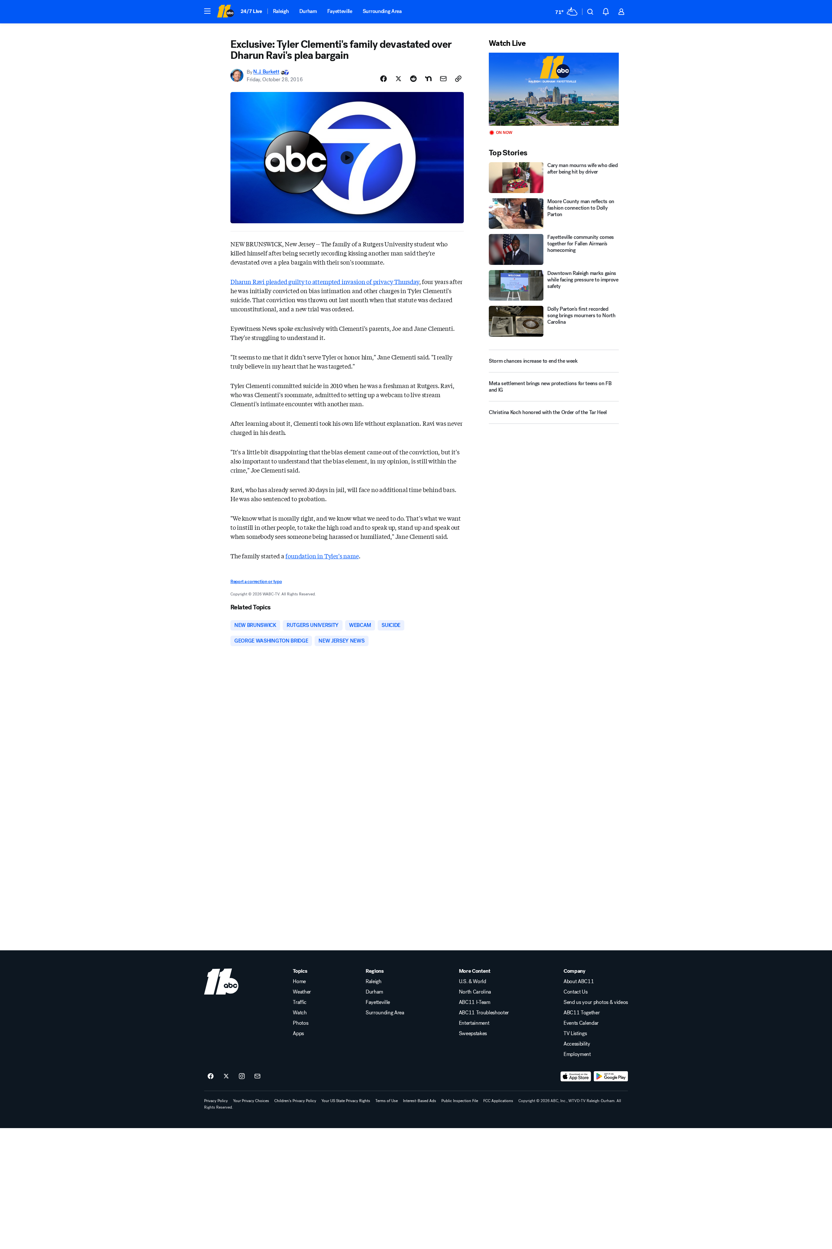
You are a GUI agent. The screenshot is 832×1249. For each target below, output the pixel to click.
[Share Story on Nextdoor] (428, 78)
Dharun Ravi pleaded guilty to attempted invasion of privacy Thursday (324, 281)
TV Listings (575, 1033)
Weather (302, 992)
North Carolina (475, 992)
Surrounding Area (382, 11)
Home (299, 981)
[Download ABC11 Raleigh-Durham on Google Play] (611, 1076)
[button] (207, 11)
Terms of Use (386, 1101)
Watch (299, 1012)
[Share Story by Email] (443, 78)
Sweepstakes (473, 1033)
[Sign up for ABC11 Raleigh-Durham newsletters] (257, 1076)
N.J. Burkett (266, 72)
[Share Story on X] (398, 78)
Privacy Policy (216, 1101)
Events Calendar (581, 1023)
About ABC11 (579, 981)
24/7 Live (251, 11)
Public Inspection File (459, 1101)
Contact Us (576, 992)
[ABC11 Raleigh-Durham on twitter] (226, 1076)
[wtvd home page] (221, 982)
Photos (300, 1023)
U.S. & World (472, 981)
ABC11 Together (582, 1012)
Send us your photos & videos (596, 1002)
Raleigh (281, 11)
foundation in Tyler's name (321, 556)
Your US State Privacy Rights (345, 1101)
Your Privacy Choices (251, 1101)
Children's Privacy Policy (295, 1101)
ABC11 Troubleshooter (484, 1012)
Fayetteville (339, 11)
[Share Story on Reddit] (413, 78)
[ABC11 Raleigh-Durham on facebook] (210, 1076)
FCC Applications (498, 1101)
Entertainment (474, 1023)
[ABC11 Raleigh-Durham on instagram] (241, 1076)
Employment (577, 1054)
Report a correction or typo (256, 582)
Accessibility (577, 1044)
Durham (308, 11)
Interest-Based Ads (419, 1101)
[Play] (554, 89)
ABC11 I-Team (474, 1002)
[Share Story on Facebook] (383, 78)
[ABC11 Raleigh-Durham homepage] (225, 12)
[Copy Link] (458, 78)
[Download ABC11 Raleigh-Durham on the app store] (576, 1076)
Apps (298, 1033)
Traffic (299, 1002)
